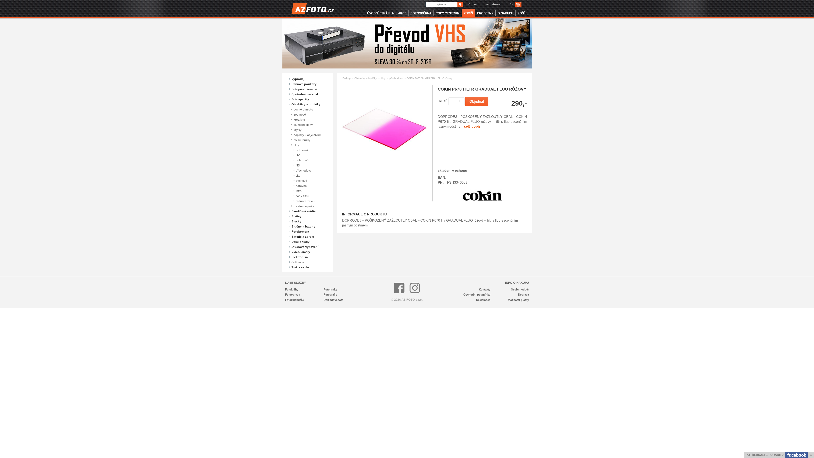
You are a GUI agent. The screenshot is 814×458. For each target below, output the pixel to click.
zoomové (300, 114)
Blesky (296, 221)
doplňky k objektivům (308, 135)
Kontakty (484, 289)
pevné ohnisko (303, 109)
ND (298, 165)
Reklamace (483, 300)
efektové (301, 180)
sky (298, 175)
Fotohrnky (330, 289)
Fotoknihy (291, 289)
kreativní (299, 119)
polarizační (303, 160)
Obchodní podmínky (476, 294)
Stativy (296, 216)
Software (297, 262)
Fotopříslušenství (304, 89)
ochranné (302, 150)
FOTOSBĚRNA (421, 13)
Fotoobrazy (292, 294)
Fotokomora (300, 231)
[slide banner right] (526, 43)
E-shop (347, 78)
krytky (297, 129)
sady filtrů (302, 196)
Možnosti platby (518, 300)
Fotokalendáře (294, 300)
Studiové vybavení (304, 247)
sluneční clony (303, 124)
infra (299, 191)
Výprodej (297, 79)
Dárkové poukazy (303, 84)
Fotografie (330, 294)
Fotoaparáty (300, 99)
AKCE (402, 13)
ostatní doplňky (304, 206)
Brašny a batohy (303, 226)
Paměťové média (303, 211)
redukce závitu (305, 201)
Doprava (523, 294)
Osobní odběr (520, 289)
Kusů (443, 101)
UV (298, 155)
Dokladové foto (333, 300)
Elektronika (299, 257)
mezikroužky (302, 140)
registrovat (494, 4)
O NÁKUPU (505, 13)
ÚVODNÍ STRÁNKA (380, 13)
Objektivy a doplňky (306, 104)
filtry (296, 145)
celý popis (472, 126)
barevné (301, 185)
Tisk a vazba (300, 267)
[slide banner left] (287, 43)
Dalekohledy (300, 241)
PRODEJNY (485, 13)
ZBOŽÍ (468, 13)
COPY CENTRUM (448, 13)
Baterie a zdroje (302, 236)
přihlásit (473, 4)
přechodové (304, 170)
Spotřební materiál (304, 94)
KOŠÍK (522, 13)
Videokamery (300, 252)
